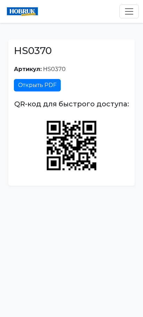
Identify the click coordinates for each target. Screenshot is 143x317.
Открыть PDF (37, 85)
